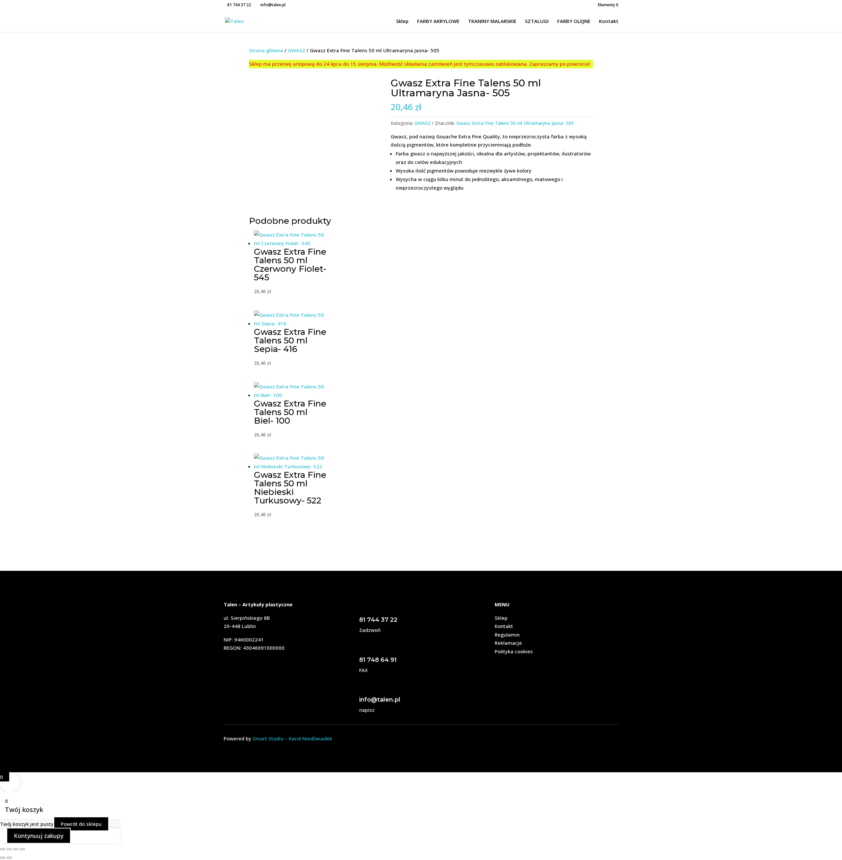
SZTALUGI (537, 21)
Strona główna (266, 50)
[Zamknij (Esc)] (22, 849)
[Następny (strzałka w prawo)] (9, 858)
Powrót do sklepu (81, 824)
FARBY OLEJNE (573, 21)
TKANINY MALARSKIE (492, 21)
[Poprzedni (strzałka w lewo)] (2, 858)
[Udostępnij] (15, 849)
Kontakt (608, 21)
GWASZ (296, 50)
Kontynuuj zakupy (38, 836)
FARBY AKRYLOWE (438, 21)
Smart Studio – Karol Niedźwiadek (292, 738)
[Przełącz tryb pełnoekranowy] (9, 849)
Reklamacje (508, 642)
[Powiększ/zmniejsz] (2, 849)
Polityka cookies (514, 651)
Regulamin (507, 634)
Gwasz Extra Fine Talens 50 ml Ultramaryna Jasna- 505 (515, 123)
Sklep (402, 21)
